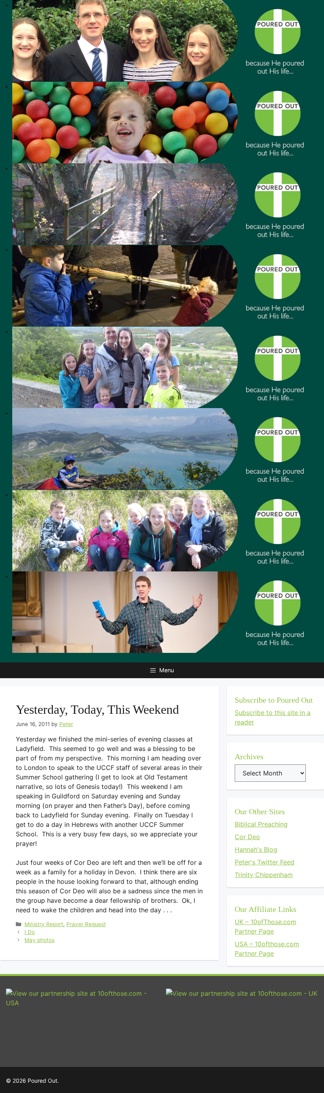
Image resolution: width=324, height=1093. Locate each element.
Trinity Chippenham (264, 875)
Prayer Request (86, 924)
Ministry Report (43, 924)
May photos (39, 940)
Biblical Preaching (261, 824)
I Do (29, 932)
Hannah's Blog (256, 849)
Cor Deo (247, 837)
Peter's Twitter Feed (264, 862)
